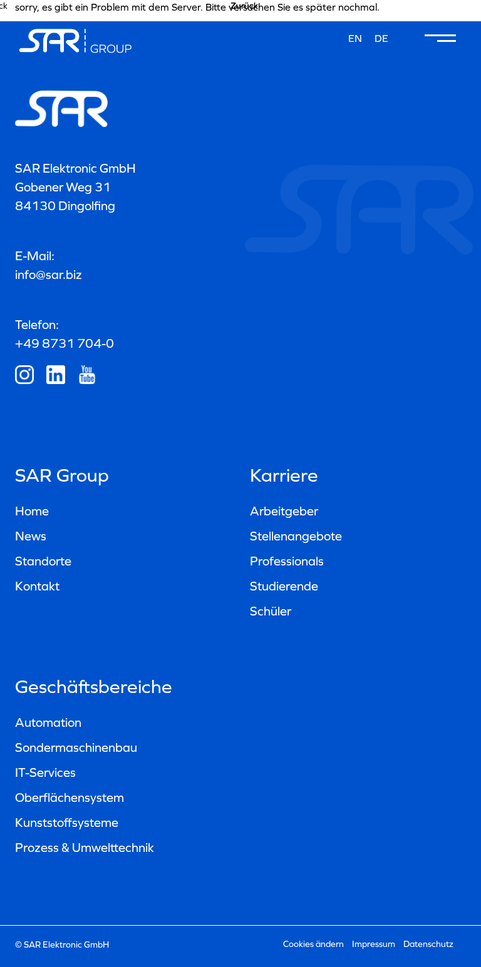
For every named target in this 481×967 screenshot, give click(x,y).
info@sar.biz (48, 274)
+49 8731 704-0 (64, 343)
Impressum (373, 944)
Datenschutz (428, 944)
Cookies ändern (313, 944)
